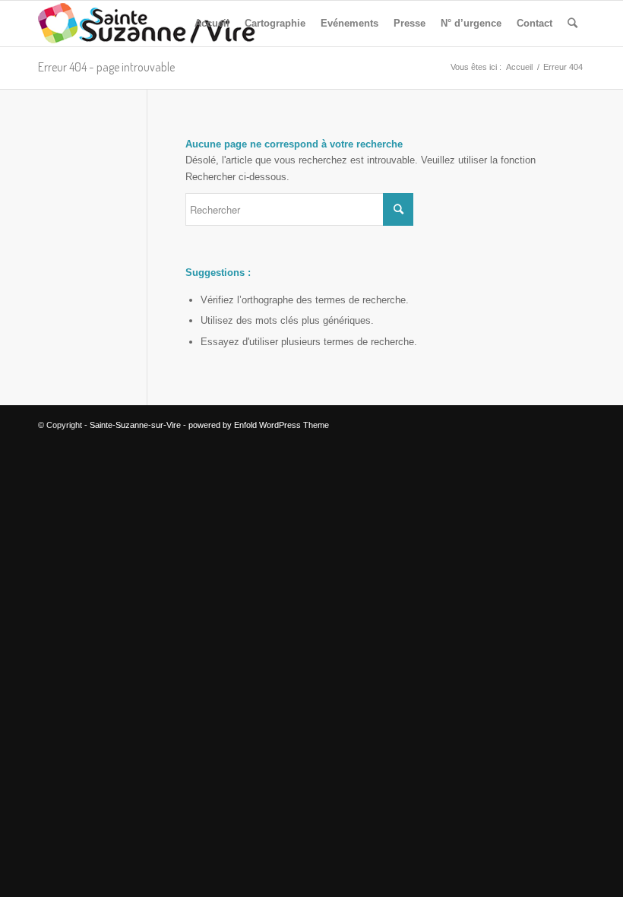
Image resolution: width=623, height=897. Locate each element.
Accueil (519, 66)
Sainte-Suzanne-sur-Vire (135, 424)
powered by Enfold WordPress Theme (258, 424)
